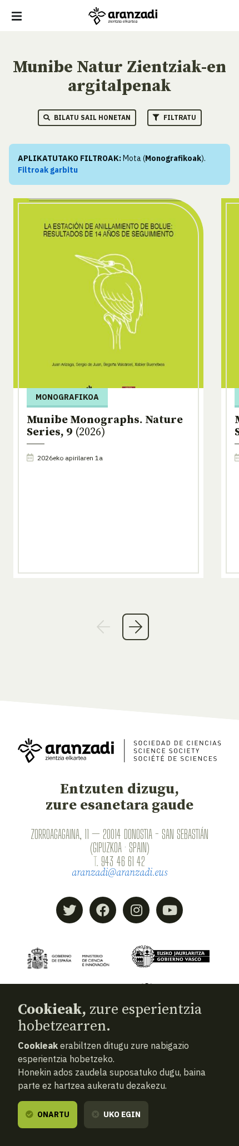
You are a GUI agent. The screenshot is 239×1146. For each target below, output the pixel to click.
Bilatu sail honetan (91, 117)
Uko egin (121, 1114)
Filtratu (179, 117)
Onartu (52, 1114)
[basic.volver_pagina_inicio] (122, 16)
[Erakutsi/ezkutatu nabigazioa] (16, 16)
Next (135, 627)
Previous (103, 627)
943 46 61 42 (123, 861)
